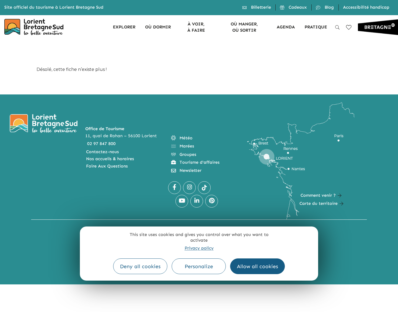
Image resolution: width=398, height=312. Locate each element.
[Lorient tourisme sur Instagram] (189, 187)
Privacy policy (199, 248)
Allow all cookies (257, 266)
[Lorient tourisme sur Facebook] (174, 187)
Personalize (199, 266)
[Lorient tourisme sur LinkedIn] (196, 201)
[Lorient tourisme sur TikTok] (204, 187)
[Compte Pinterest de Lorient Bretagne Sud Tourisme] (211, 201)
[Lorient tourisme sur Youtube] (181, 201)
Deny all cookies (140, 266)
